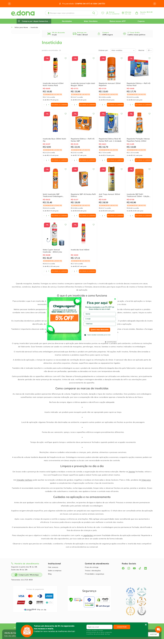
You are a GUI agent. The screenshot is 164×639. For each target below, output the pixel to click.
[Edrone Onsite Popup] (82, 319)
